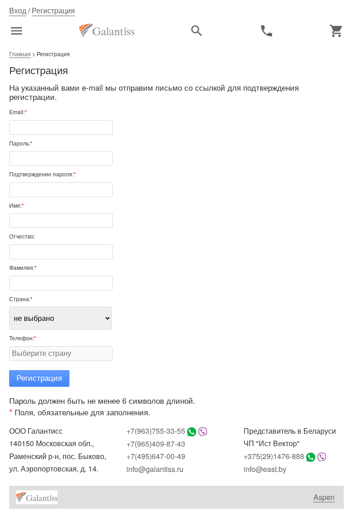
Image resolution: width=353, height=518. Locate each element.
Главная (20, 54)
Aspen (324, 497)
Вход (17, 10)
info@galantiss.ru (154, 469)
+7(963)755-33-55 (155, 430)
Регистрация (53, 10)
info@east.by (265, 469)
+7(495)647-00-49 (155, 456)
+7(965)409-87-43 (155, 443)
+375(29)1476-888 (274, 456)
